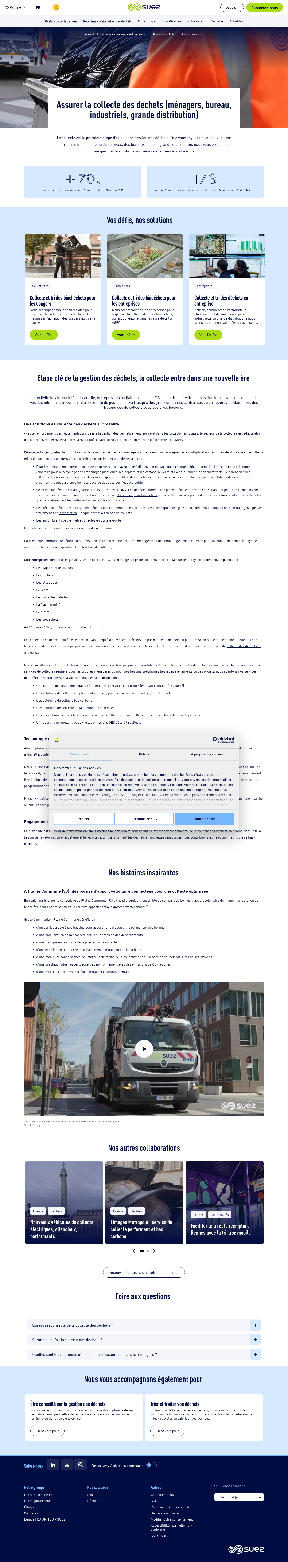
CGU (154, 1500)
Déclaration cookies (165, 1513)
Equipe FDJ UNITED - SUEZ (44, 1519)
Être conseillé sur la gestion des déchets (67, 1403)
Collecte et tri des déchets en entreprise (221, 300)
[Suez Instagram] (80, 1464)
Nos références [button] (171, 21)
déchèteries (68, 513)
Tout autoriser (204, 819)
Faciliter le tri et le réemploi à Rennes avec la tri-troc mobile (221, 1229)
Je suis (231, 7)
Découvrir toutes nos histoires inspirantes (144, 1272)
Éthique (29, 1507)
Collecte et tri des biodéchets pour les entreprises (144, 300)
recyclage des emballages (82, 471)
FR (38, 7)
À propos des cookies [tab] (207, 754)
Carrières (31, 1513)
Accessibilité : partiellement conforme (171, 1527)
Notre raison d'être (38, 1494)
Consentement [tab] (81, 754)
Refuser (83, 819)
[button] (144, 7)
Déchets (93, 1500)
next (154, 1251)
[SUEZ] (246, 1550)
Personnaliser (141, 819)
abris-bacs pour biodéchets (137, 495)
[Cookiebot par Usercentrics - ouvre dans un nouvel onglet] (215, 740)
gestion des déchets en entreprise (127, 433)
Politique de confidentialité (170, 1507)
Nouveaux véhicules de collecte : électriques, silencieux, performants (63, 1228)
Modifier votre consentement (172, 1519)
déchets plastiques (209, 507)
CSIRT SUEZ (160, 1535)
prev (134, 1251)
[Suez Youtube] (67, 1464)
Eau (90, 1494)
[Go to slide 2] (148, 1251)
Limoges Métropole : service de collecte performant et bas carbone (141, 1228)
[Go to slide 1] (142, 1251)
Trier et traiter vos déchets (175, 1403)
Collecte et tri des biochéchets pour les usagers (63, 300)
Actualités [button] (236, 21)
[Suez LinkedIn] (53, 1464)
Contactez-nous (264, 7)
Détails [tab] (144, 754)
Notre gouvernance (38, 1500)
